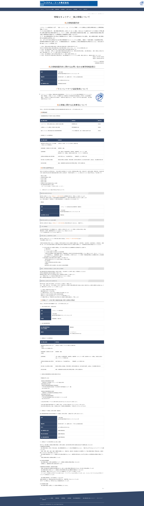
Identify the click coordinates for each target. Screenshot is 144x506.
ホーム (42, 9)
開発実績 (57, 9)
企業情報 (62, 9)
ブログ (80, 9)
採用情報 (75, 9)
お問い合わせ (69, 9)
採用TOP (85, 9)
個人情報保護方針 (77, 498)
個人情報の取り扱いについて (89, 498)
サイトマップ (99, 498)
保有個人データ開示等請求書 (57, 196)
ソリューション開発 (49, 9)
